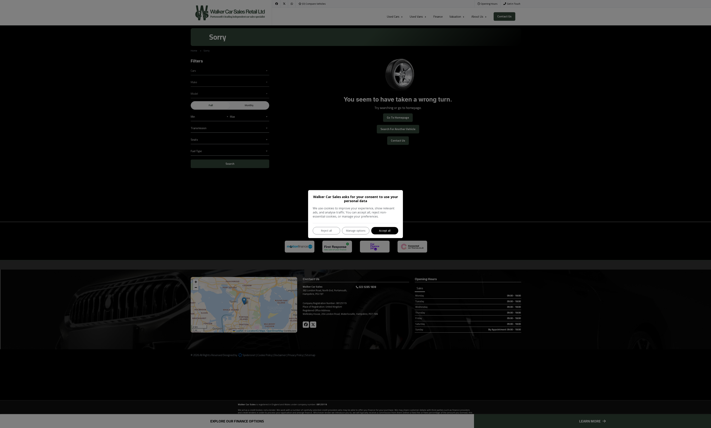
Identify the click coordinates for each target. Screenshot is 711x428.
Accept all (384, 230)
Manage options (355, 230)
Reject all (326, 230)
